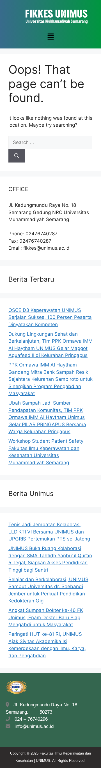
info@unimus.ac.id (34, 726)
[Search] (16, 156)
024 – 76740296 (30, 719)
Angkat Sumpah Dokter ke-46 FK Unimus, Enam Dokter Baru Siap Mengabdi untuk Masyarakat (45, 617)
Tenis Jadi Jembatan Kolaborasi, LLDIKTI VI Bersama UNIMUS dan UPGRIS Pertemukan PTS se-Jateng (49, 532)
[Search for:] (50, 142)
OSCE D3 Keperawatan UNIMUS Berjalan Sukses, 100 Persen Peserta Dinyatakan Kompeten (50, 317)
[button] (50, 37)
